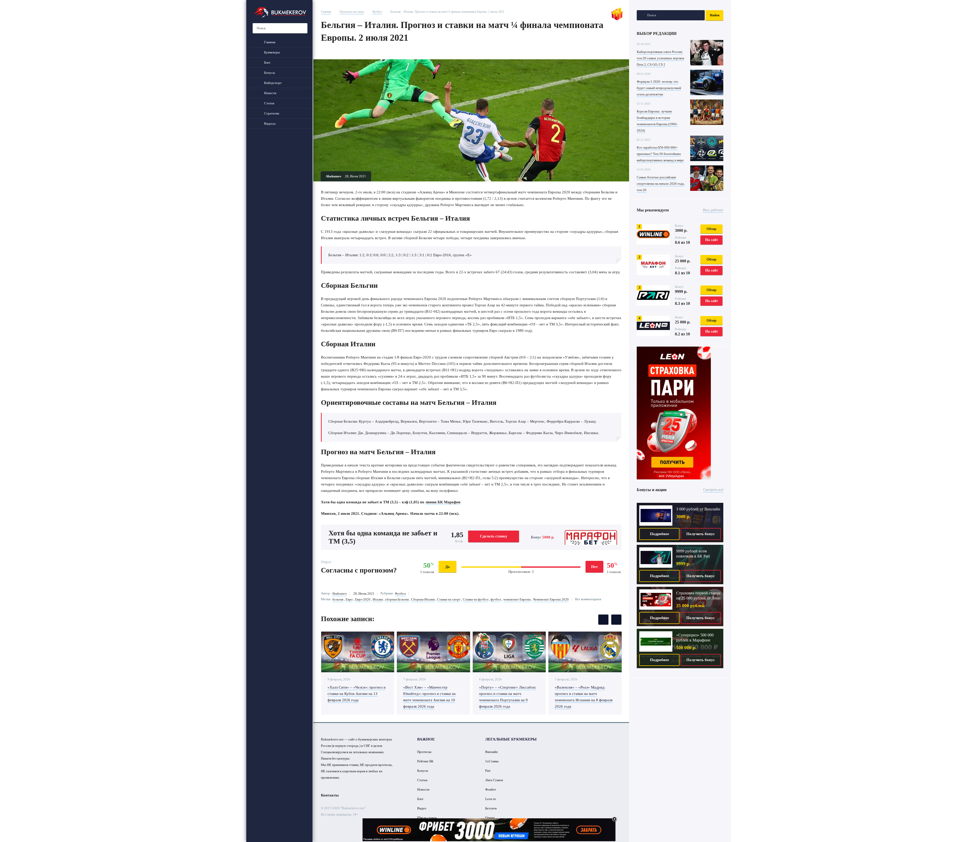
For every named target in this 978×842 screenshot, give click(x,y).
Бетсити (491, 808)
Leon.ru (490, 799)
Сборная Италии (423, 599)
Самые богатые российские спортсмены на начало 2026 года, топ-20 (661, 183)
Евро (349, 599)
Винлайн (491, 752)
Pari (488, 771)
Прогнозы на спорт (351, 11)
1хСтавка (492, 761)
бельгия (337, 599)
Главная (326, 11)
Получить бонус (700, 534)
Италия (378, 599)
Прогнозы (424, 752)
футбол (496, 599)
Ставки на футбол (475, 599)
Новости (423, 789)
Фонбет (490, 789)
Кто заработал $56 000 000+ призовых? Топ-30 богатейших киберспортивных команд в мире (660, 154)
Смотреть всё (713, 490)
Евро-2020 (362, 599)
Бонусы (422, 771)
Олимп (490, 818)
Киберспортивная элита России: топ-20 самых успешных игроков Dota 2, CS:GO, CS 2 (660, 58)
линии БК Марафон (442, 502)
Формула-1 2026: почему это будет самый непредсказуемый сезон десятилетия (659, 88)
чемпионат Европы (517, 599)
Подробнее (659, 534)
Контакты (330, 795)
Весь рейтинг (713, 210)
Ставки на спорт (448, 599)
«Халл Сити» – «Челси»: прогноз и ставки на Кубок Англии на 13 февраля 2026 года (357, 693)
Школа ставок (427, 818)
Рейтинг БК (425, 761)
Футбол (377, 11)
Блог (420, 799)
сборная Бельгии (397, 599)
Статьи (422, 780)
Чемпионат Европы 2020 (551, 599)
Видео (421, 808)
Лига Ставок (494, 780)
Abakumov (339, 593)
